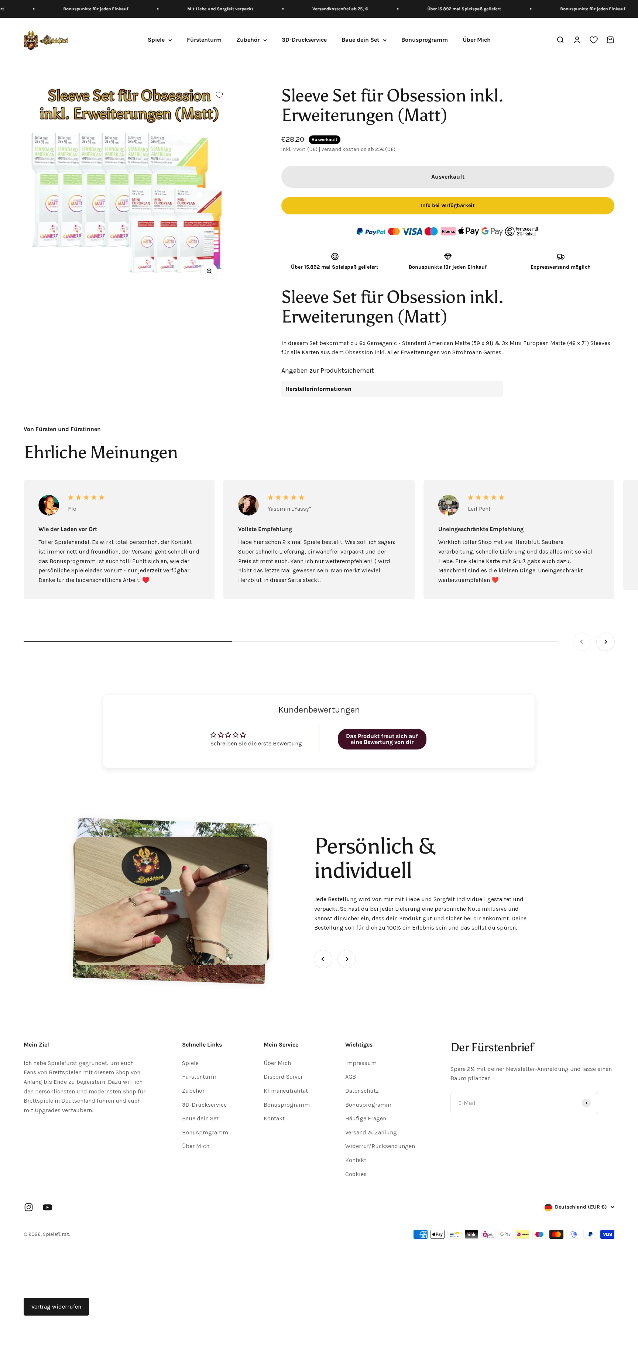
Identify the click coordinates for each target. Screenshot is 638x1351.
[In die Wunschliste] (219, 95)
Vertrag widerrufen (56, 1306)
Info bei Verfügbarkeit (448, 205)
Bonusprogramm (424, 40)
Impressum (361, 1062)
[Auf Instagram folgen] (29, 1207)
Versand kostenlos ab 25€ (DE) (358, 149)
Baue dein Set (360, 40)
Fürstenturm (204, 40)
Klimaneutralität (286, 1090)
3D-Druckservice (304, 40)
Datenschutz (362, 1090)
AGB (350, 1076)
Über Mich (477, 40)
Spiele (156, 40)
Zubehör (248, 40)
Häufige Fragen (365, 1118)
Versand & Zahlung (371, 1132)
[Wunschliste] (593, 40)
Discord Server (283, 1076)
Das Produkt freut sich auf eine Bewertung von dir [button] (382, 739)
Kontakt (274, 1118)
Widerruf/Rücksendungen (380, 1146)
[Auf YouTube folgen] (47, 1207)
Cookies (356, 1174)
